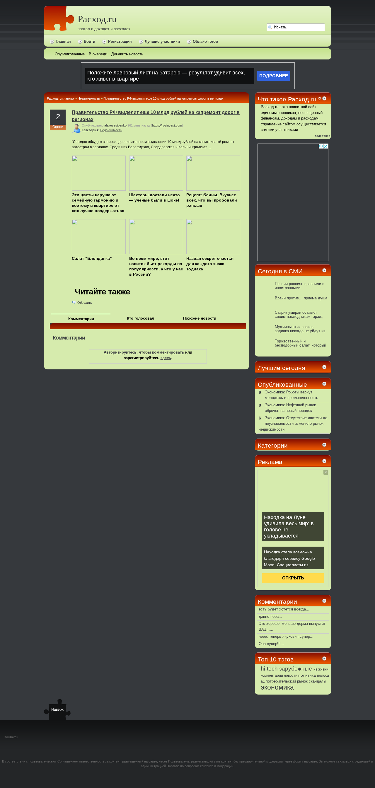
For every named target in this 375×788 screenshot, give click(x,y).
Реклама (270, 461)
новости (290, 675)
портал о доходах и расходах (104, 29)
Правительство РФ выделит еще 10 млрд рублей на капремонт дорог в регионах (163, 98)
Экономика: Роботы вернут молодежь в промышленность (291, 395)
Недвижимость (89, 98)
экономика (277, 687)
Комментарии (81, 319)
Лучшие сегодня (281, 367)
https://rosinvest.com (167, 125)
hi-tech (269, 669)
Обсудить (84, 302)
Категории (273, 445)
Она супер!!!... (271, 644)
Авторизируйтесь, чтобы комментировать (144, 352)
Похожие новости (199, 318)
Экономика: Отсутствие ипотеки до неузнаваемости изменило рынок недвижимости (293, 423)
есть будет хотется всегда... (284, 609)
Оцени (57, 127)
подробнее (322, 135)
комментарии (272, 675)
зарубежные (295, 668)
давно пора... (270, 616)
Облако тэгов (205, 41)
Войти (89, 41)
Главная (63, 41)
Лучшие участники (162, 41)
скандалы (317, 681)
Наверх (57, 709)
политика (307, 675)
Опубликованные (282, 384)
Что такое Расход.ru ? (289, 99)
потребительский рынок (287, 681)
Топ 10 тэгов (276, 659)
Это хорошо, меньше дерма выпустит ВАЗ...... (292, 626)
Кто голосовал (140, 318)
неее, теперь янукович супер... (286, 636)
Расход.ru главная (60, 98)
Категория (90, 130)
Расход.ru (97, 18)
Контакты (11, 737)
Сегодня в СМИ (280, 271)
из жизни (320, 669)
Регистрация (120, 41)
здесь (166, 358)
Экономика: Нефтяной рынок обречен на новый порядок (290, 408)
